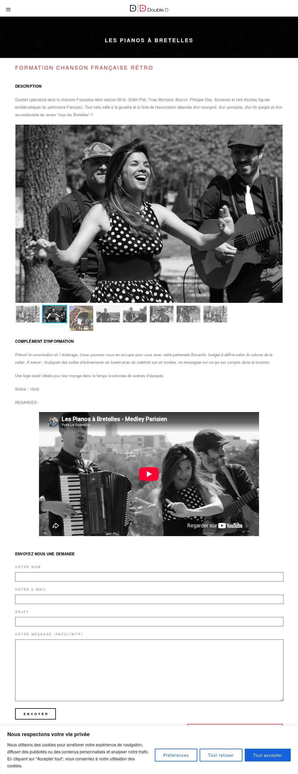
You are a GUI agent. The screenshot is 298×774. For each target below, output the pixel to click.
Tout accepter (267, 755)
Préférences (176, 755)
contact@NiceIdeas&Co (180, 705)
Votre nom (28, 505)
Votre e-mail (31, 528)
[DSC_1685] (149, 213)
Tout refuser (221, 755)
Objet (22, 550)
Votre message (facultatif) (49, 572)
